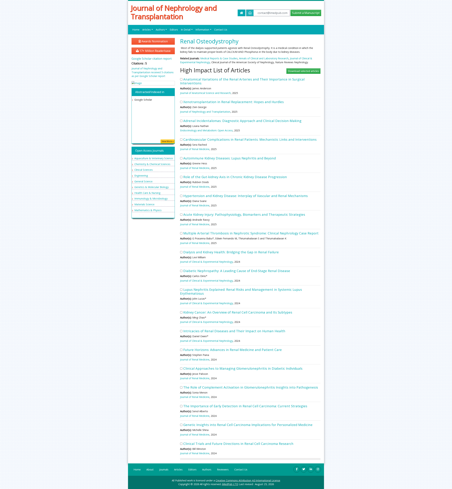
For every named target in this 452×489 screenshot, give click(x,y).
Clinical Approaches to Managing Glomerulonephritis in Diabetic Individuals (242, 368)
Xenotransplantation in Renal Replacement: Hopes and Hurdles (233, 102)
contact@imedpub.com (272, 13)
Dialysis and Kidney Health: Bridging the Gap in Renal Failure (231, 252)
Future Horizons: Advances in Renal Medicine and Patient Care (232, 349)
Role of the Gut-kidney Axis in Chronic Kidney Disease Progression (235, 177)
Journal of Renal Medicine (194, 149)
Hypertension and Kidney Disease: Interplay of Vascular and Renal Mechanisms (245, 195)
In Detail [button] (186, 29)
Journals (163, 469)
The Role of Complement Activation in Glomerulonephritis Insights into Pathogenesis (250, 387)
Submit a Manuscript (306, 13)
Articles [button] (146, 29)
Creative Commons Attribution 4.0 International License (248, 480)
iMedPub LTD (230, 484)
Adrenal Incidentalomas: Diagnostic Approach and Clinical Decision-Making (242, 120)
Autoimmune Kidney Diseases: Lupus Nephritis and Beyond (229, 158)
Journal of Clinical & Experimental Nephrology (206, 261)
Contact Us (220, 29)
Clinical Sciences (143, 169)
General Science (143, 181)
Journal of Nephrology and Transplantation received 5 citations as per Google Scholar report (153, 72)
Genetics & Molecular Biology (151, 187)
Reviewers (223, 469)
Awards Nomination (154, 41)
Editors (174, 29)
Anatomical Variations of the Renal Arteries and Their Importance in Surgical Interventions (242, 81)
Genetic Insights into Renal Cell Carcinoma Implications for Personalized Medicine (248, 424)
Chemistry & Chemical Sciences (152, 164)
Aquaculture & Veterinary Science (153, 158)
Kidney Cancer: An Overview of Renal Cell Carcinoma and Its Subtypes (237, 312)
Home (135, 29)
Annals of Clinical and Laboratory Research (263, 58)
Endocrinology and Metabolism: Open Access (206, 130)
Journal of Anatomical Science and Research (205, 93)
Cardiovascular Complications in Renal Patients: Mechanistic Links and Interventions (250, 139)
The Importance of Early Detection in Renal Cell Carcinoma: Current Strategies (245, 406)
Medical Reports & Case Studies (219, 58)
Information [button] (202, 29)
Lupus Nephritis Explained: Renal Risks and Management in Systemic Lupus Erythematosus (241, 291)
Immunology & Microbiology (151, 198)
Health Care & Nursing (147, 193)
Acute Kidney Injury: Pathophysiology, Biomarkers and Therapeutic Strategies (244, 214)
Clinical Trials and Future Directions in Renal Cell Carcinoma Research (238, 443)
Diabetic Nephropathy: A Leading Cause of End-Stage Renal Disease (236, 271)
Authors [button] (160, 29)
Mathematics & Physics (148, 210)
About (150, 469)
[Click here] (153, 83)
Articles (178, 469)
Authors (206, 469)
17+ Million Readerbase (155, 51)
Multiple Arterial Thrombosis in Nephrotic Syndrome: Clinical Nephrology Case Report (251, 233)
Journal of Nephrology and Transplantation (174, 12)
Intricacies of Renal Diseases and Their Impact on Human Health (234, 331)
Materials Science (144, 204)
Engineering (141, 175)
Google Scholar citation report (152, 59)
